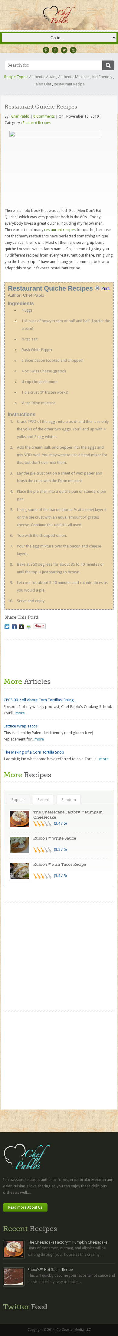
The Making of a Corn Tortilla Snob (34, 752)
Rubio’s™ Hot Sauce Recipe (50, 1270)
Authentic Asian (42, 76)
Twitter (64, 50)
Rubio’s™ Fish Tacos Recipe (59, 864)
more (20, 713)
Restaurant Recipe (69, 84)
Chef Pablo (20, 116)
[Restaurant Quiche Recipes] (7, 626)
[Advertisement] (59, 1061)
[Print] (28, 626)
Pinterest (46, 50)
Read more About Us (25, 1207)
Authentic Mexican (74, 76)
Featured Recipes (37, 123)
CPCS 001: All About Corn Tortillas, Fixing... (40, 700)
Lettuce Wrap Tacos (21, 726)
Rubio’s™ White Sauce (54, 838)
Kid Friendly (102, 76)
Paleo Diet (42, 84)
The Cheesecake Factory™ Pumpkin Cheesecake (67, 1242)
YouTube (73, 50)
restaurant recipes (60, 229)
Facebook (55, 50)
